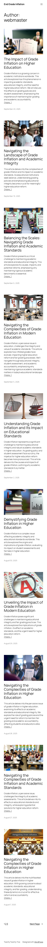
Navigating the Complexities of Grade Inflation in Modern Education (22, 331)
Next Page (36, 923)
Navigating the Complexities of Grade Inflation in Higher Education (22, 691)
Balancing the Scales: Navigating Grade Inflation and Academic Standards (23, 244)
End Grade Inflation (14, 4)
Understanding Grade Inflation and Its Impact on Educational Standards (23, 430)
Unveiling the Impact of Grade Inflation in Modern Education (23, 606)
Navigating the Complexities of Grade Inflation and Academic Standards (23, 781)
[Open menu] (41, 4)
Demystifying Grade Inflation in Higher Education (20, 523)
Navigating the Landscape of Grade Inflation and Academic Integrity (23, 157)
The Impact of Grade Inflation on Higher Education (21, 63)
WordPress (38, 942)
